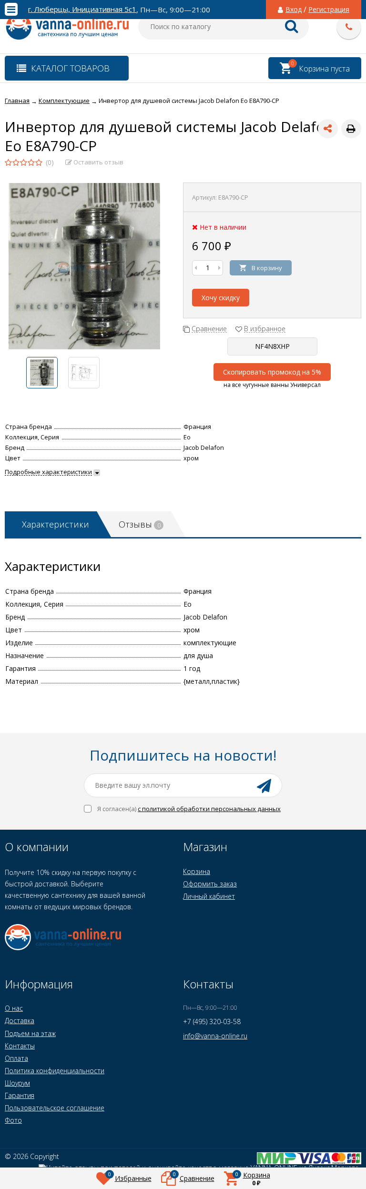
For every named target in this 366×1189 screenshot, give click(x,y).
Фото (13, 1120)
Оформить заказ (210, 883)
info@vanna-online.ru (215, 1035)
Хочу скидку (221, 297)
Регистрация (328, 9)
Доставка (19, 1020)
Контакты (20, 1045)
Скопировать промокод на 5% (272, 371)
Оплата (16, 1058)
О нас (14, 1008)
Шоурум (17, 1082)
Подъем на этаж (30, 1033)
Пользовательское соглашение (54, 1107)
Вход (293, 9)
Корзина (196, 871)
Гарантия (19, 1095)
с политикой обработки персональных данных (209, 808)
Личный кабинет (209, 896)
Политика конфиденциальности (54, 1070)
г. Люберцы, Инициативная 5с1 (82, 9)
